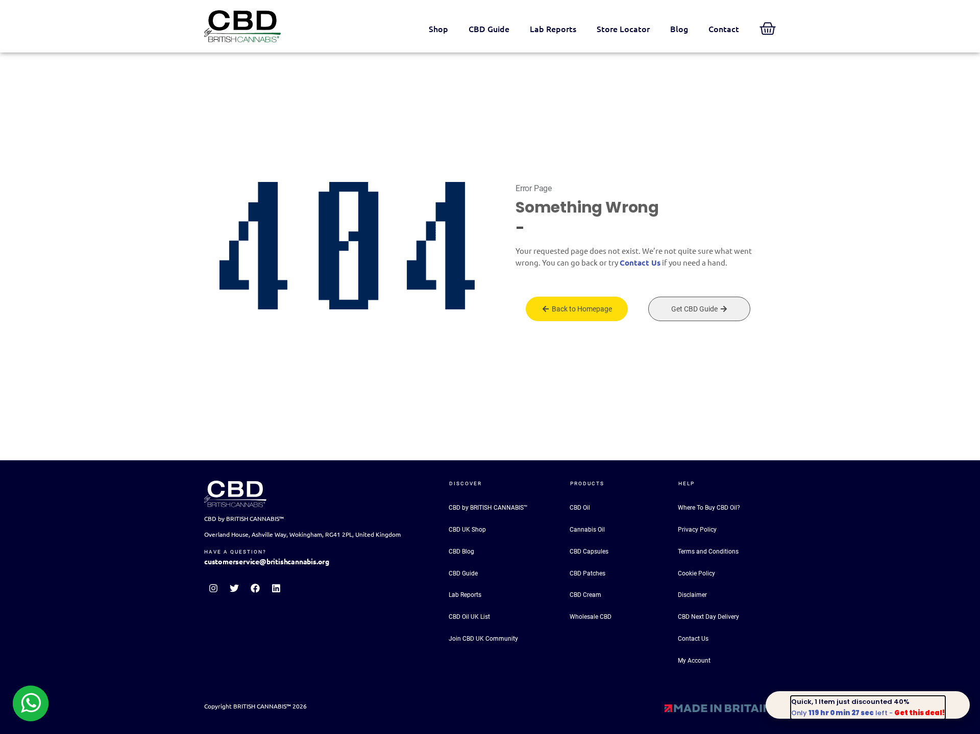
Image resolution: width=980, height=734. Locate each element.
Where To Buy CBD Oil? (709, 507)
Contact (723, 29)
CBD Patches (587, 573)
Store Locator (623, 29)
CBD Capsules (589, 551)
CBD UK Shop (467, 529)
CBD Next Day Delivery (708, 616)
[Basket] (768, 28)
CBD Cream (585, 594)
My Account (694, 660)
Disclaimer (692, 594)
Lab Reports (553, 29)
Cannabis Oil (587, 529)
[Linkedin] (276, 588)
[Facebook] (255, 588)
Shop (438, 29)
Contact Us (640, 262)
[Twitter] (234, 588)
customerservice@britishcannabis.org (266, 562)
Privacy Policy (697, 529)
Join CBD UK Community (483, 638)
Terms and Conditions (708, 551)
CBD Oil (580, 507)
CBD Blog (461, 551)
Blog (679, 29)
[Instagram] (213, 588)
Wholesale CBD (590, 616)
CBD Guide (489, 29)
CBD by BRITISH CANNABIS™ (488, 507)
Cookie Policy (696, 573)
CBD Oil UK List (469, 616)
